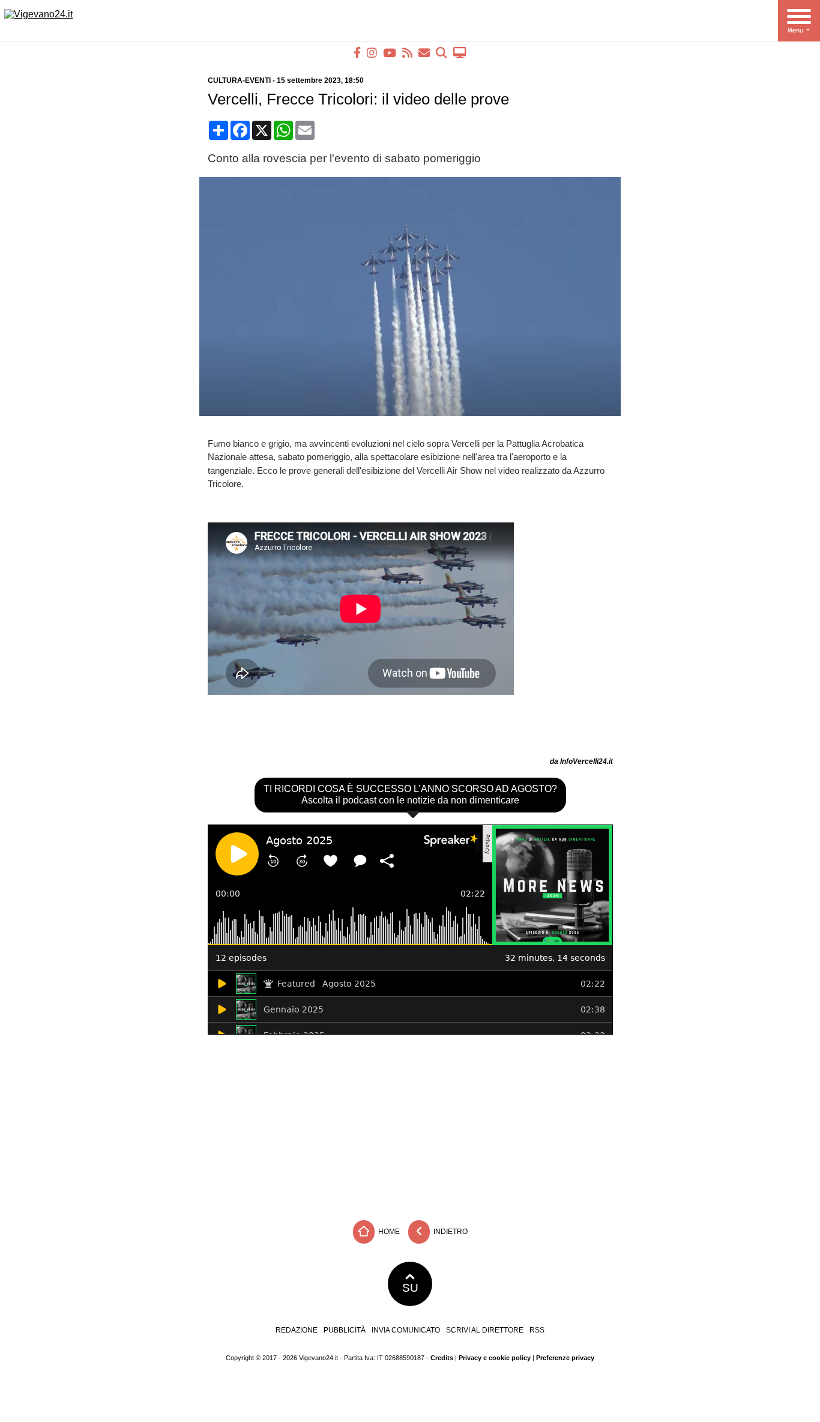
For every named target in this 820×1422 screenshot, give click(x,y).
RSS (536, 1330)
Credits (441, 1357)
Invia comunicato (406, 1330)
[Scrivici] (424, 52)
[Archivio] (441, 52)
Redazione (297, 1330)
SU (410, 1287)
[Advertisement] (410, 1124)
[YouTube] (389, 52)
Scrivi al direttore (484, 1330)
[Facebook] (357, 52)
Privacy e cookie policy (495, 1357)
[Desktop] (459, 52)
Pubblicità (345, 1330)
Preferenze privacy (565, 1357)
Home (388, 1231)
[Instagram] (372, 52)
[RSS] (407, 52)
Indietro (450, 1231)
